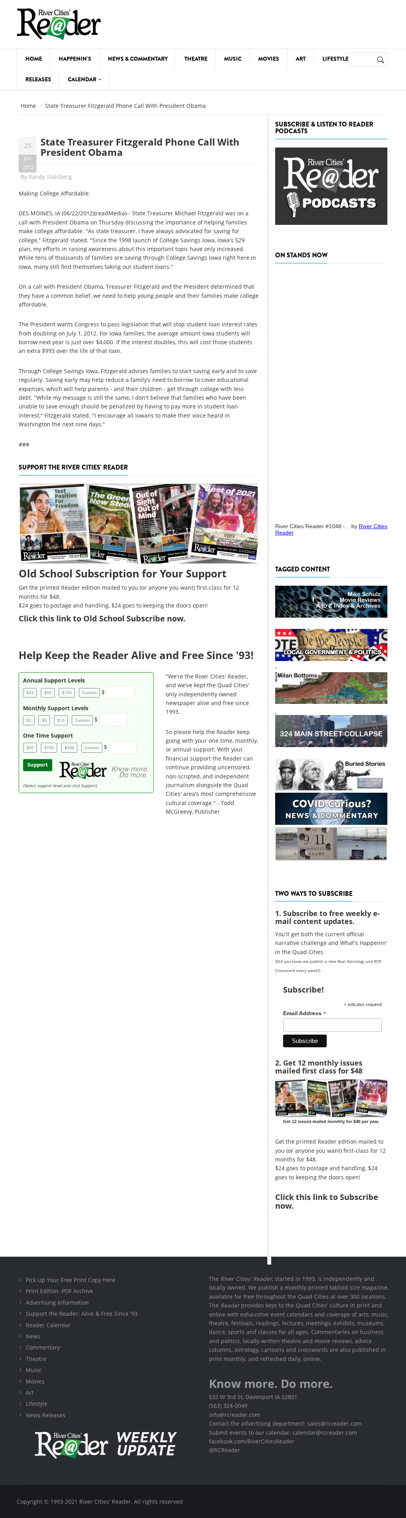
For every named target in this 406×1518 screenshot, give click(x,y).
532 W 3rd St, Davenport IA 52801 (253, 1397)
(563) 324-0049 (228, 1405)
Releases (38, 79)
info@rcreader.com (234, 1414)
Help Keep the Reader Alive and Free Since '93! (136, 655)
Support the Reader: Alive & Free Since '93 (82, 1313)
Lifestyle (335, 59)
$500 (69, 747)
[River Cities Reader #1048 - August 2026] (331, 391)
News (33, 1336)
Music (232, 59)
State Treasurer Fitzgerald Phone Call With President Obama (139, 147)
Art (301, 59)
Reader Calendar (48, 1325)
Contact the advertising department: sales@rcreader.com (285, 1423)
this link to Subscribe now (326, 1201)
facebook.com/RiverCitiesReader (252, 1441)
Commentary (43, 1347)
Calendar (83, 79)
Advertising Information (57, 1302)
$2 (29, 720)
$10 (61, 720)
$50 (48, 692)
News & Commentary (138, 59)
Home (33, 59)
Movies (268, 59)
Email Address (304, 1013)
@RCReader (224, 1450)
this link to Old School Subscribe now (111, 618)
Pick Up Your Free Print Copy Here (70, 1280)
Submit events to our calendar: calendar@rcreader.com (283, 1432)
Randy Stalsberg (50, 176)
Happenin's (75, 59)
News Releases (45, 1415)
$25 (30, 692)
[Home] (59, 24)
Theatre (195, 59)
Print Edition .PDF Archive (59, 1291)
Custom (89, 692)
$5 (44, 720)
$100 (67, 692)
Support (37, 764)
